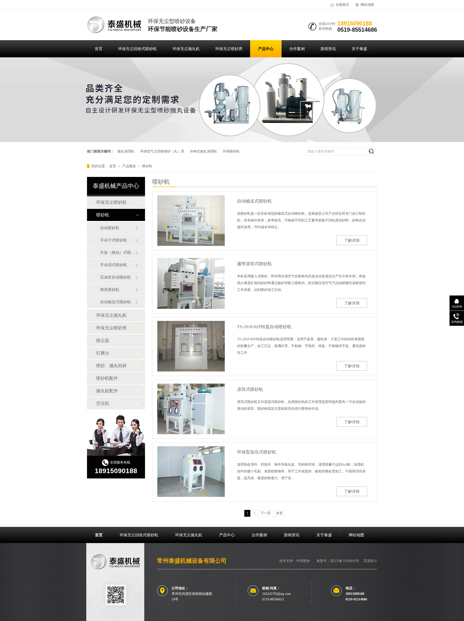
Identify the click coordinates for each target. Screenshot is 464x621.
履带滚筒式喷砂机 (254, 263)
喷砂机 (147, 166)
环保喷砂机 (231, 151)
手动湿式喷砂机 (113, 265)
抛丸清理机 (125, 151)
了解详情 (352, 240)
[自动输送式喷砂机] (191, 220)
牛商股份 (303, 561)
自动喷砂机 (109, 228)
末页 (279, 513)
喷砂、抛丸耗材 (111, 365)
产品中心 (266, 49)
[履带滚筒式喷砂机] (191, 283)
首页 (98, 49)
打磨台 (102, 353)
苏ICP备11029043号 (344, 561)
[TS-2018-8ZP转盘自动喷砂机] (191, 346)
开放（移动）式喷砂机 (117, 252)
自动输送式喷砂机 (115, 302)
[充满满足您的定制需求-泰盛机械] (232, 141)
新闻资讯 (328, 49)
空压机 (102, 403)
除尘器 (102, 340)
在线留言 (342, 5)
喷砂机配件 (107, 378)
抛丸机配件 (107, 390)
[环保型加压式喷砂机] (191, 471)
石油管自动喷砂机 (115, 277)
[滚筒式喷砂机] (191, 409)
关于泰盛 (359, 49)
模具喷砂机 (109, 290)
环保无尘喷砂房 (228, 49)
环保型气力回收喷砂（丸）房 (162, 151)
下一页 (266, 513)
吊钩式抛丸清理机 (203, 151)
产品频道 (129, 166)
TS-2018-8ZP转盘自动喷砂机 (264, 326)
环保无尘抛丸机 (186, 49)
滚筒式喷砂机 (250, 389)
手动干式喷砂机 (113, 240)
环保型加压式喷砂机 (256, 452)
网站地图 (367, 5)
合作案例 (297, 49)
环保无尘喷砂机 (111, 202)
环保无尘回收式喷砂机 (137, 49)
